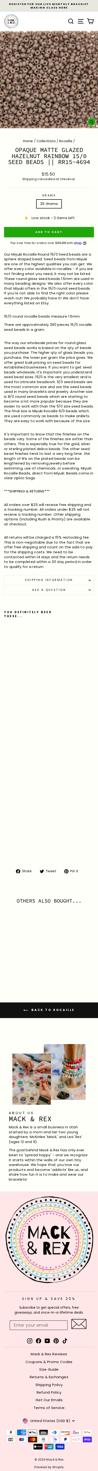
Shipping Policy (49, 1384)
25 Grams (49, 203)
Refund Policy (49, 1392)
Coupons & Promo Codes (49, 1361)
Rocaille (65, 141)
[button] (79, 1324)
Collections (46, 141)
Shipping (29, 179)
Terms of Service (49, 1407)
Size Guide (49, 1369)
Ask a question (49, 590)
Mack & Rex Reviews (49, 1353)
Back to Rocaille (52, 1010)
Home (28, 141)
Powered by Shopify (49, 1467)
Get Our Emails (49, 1399)
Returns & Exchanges (49, 1376)
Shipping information (49, 580)
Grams (49, 195)
